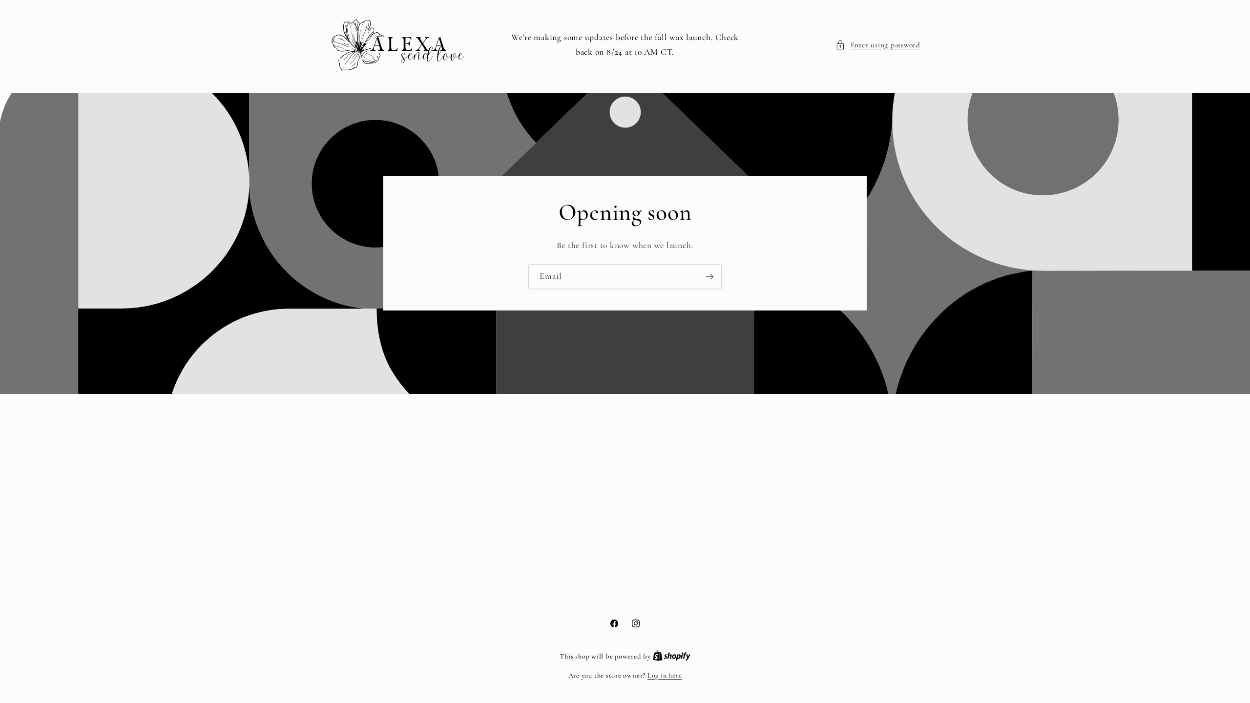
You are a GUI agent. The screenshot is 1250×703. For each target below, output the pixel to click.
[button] (877, 45)
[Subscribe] (709, 276)
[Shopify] (671, 656)
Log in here (664, 675)
